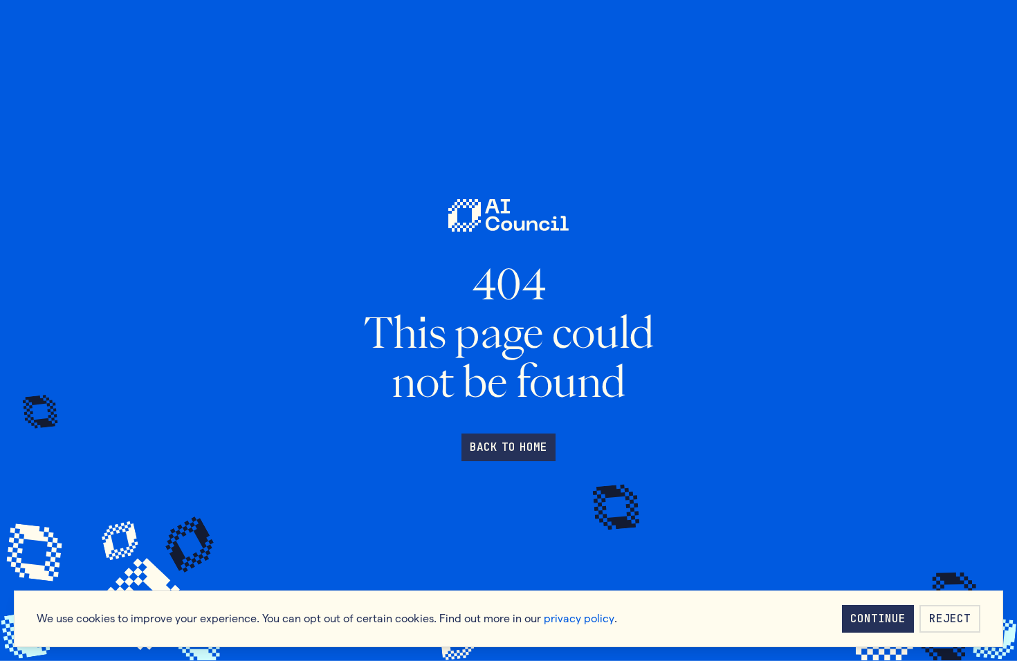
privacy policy (579, 618)
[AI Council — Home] (508, 215)
